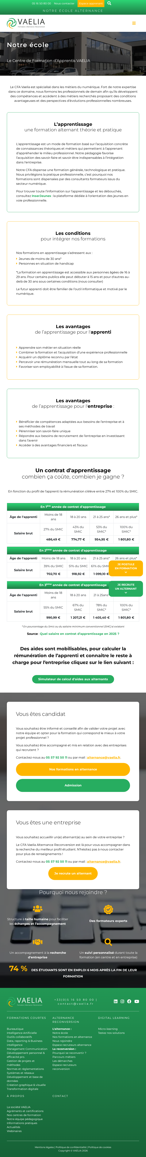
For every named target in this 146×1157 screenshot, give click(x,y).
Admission (73, 785)
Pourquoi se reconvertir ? (69, 1053)
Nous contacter (64, 3)
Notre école (60, 1033)
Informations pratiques (22, 1123)
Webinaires (14, 1131)
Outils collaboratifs (19, 1037)
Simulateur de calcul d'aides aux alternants (73, 679)
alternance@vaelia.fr (103, 757)
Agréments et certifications (25, 1111)
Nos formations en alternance (73, 769)
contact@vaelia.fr (76, 1003)
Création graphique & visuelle (26, 1085)
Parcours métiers (63, 1057)
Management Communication (27, 1049)
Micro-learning (108, 1029)
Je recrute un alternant (73, 873)
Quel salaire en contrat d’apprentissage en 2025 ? (79, 634)
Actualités (13, 1127)
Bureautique (15, 1029)
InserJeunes (41, 196)
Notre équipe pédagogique (25, 1119)
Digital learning (114, 1018)
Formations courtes (26, 1018)
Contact (60, 1096)
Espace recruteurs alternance (71, 1045)
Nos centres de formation (24, 1115)
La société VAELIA (18, 1107)
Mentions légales (44, 1147)
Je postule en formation (126, 566)
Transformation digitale (22, 1089)
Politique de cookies (99, 1147)
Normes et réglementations (25, 1069)
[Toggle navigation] (134, 23)
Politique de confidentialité (71, 1147)
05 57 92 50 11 (56, 757)
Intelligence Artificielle (22, 1033)
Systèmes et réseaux (20, 1073)
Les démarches (62, 1061)
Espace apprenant (91, 3)
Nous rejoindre (62, 1041)
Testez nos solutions (111, 1033)
